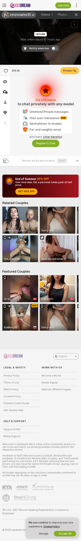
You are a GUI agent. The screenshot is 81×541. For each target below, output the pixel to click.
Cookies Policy (12, 396)
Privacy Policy (12, 375)
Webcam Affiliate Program (56, 389)
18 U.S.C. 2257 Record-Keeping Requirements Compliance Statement (35, 512)
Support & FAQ (12, 429)
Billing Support (12, 436)
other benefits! (52, 136)
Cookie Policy (51, 526)
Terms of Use (11, 382)
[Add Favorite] (6, 71)
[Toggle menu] (4, 5)
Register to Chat (45, 143)
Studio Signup (50, 382)
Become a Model (51, 375)
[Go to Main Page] (24, 5)
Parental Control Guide (16, 403)
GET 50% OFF (26, 191)
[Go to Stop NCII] (25, 498)
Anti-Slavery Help (13, 410)
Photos (64, 14)
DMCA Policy (11, 389)
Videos (47, 14)
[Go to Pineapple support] (6, 498)
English (63, 356)
